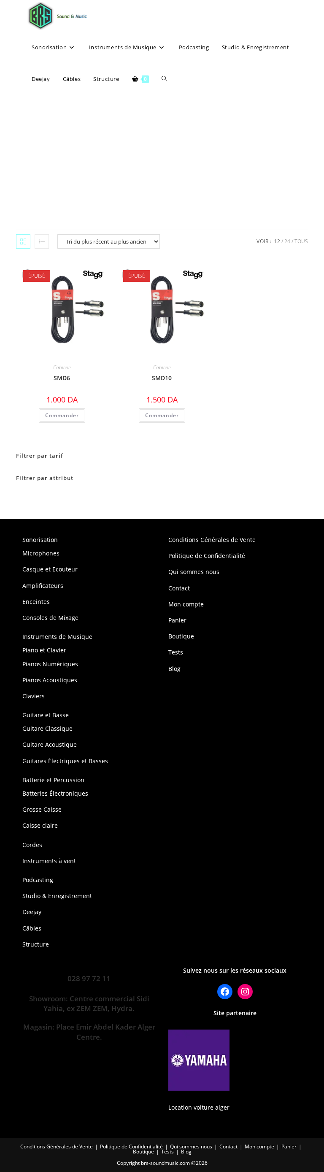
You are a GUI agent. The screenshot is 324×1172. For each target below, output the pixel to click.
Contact (179, 588)
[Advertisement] (162, 158)
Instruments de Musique (57, 637)
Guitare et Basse (45, 715)
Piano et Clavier (44, 650)
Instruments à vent (49, 861)
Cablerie (61, 367)
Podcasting (37, 880)
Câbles (31, 928)
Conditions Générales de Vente (212, 540)
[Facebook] (224, 991)
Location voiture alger (199, 1107)
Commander (62, 415)
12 (277, 241)
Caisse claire (40, 825)
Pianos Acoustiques (49, 680)
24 (287, 241)
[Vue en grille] (23, 241)
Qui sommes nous (193, 572)
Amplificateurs (42, 586)
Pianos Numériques (50, 664)
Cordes (32, 845)
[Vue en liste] (42, 241)
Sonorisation (40, 540)
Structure (35, 944)
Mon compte (186, 604)
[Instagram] (245, 991)
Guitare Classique (47, 728)
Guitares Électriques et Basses (65, 761)
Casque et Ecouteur (50, 569)
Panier (177, 620)
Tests (175, 652)
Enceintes (36, 602)
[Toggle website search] (164, 79)
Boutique (181, 636)
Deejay (31, 912)
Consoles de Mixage (50, 618)
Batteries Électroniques (55, 793)
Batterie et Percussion (53, 780)
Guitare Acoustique (49, 744)
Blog (174, 669)
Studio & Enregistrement (57, 896)
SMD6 (62, 378)
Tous (301, 241)
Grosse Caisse (42, 809)
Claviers (33, 696)
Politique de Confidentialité (206, 556)
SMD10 (162, 378)
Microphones (40, 553)
